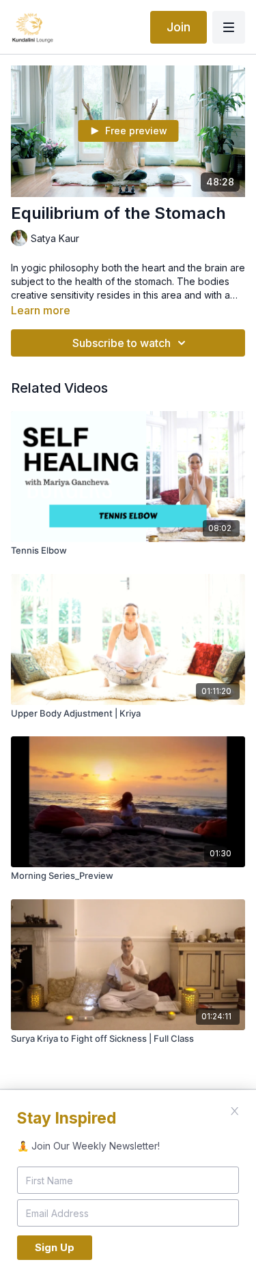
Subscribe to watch (121, 343)
